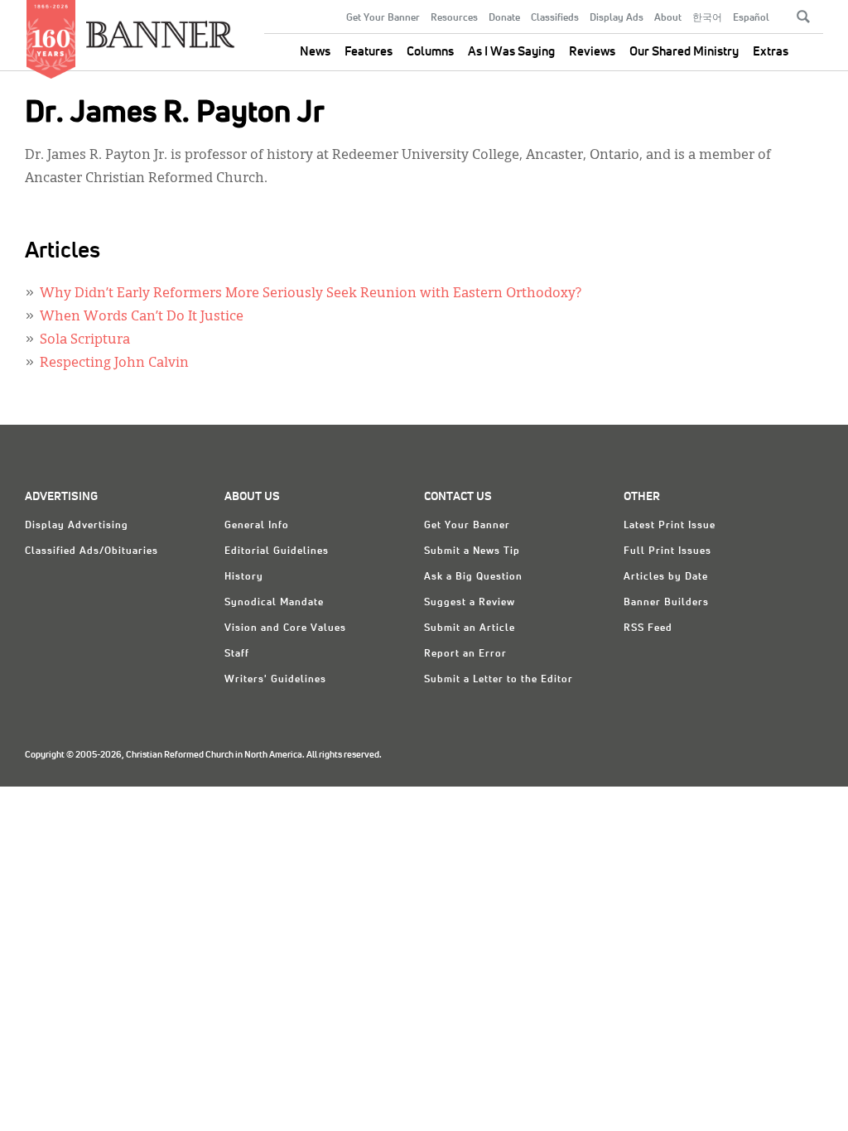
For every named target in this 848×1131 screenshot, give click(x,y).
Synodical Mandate (274, 603)
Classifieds (555, 18)
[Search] (803, 16)
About (668, 18)
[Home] (160, 27)
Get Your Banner (383, 18)
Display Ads (616, 18)
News (315, 52)
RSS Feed (648, 628)
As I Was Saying (511, 52)
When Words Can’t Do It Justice (141, 317)
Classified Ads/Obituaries (91, 551)
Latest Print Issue (670, 526)
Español (751, 18)
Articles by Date (666, 577)
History (243, 577)
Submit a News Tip (472, 551)
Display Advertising (76, 526)
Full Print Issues (667, 551)
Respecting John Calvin (114, 363)
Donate (504, 18)
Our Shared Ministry (684, 52)
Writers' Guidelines (275, 680)
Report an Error (465, 654)
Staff (236, 654)
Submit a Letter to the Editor (498, 680)
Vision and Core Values (285, 628)
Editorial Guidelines (276, 551)
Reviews (592, 52)
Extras (770, 52)
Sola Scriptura (85, 340)
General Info (256, 526)
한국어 (707, 18)
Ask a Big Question (473, 577)
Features (368, 52)
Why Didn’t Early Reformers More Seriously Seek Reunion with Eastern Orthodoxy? (310, 294)
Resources (454, 18)
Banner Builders (666, 603)
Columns (430, 52)
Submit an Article (469, 628)
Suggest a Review (469, 603)
